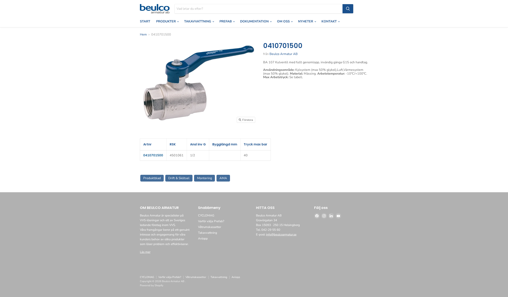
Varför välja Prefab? (211, 221)
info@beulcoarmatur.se (281, 234)
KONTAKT (329, 21)
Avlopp (203, 238)
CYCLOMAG (206, 215)
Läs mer (145, 252)
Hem (143, 34)
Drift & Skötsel (179, 178)
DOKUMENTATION (254, 21)
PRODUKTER (166, 21)
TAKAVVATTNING (198, 21)
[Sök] (348, 8)
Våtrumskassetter (209, 227)
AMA (223, 178)
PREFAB (226, 21)
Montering (204, 178)
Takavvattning (207, 233)
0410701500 (153, 155)
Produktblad (152, 178)
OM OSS (284, 21)
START (145, 21)
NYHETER (306, 21)
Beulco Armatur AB (283, 54)
